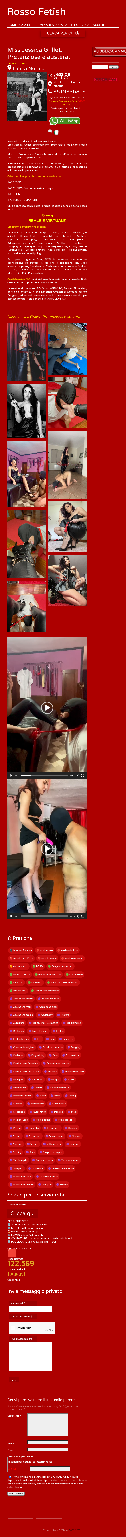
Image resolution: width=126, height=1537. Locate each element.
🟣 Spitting (15, 1152)
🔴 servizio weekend (72, 958)
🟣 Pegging (57, 1111)
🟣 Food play (17, 1079)
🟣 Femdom (50, 1071)
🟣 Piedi (72, 1111)
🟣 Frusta (69, 1079)
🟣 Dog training (36, 1055)
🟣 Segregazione (55, 1136)
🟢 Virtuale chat (18, 990)
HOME (12, 25)
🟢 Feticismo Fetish (20, 974)
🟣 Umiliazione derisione (61, 1168)
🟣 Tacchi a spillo (19, 1160)
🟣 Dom (53, 1055)
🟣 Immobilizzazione (21, 1095)
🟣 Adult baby (45, 1015)
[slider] (44, 775)
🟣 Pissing (15, 1128)
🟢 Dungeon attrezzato (60, 966)
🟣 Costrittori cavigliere (22, 1047)
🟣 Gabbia (36, 1087)
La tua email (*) (18, 1303)
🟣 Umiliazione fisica (20, 1176)
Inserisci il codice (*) (21, 1316)
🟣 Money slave (57, 1103)
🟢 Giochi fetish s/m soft (48, 974)
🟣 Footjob (53, 1079)
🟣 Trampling (16, 1168)
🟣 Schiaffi (15, 1136)
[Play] (11, 775)
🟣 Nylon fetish (38, 1111)
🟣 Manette (16, 1103)
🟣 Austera (63, 1015)
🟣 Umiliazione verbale (22, 1184)
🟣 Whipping (45, 1184)
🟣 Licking (70, 1095)
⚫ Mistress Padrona (21, 950)
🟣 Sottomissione (52, 1144)
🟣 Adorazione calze (49, 998)
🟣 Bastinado (17, 1031)
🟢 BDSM (38, 966)
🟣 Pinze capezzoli (64, 1119)
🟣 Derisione (16, 1055)
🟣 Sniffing (32, 1144)
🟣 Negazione (17, 1111)
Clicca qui (22, 1213)
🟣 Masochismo (35, 1103)
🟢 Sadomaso (35, 982)
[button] (47, 708)
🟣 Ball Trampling (72, 1023)
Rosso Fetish (36, 12)
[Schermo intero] (82, 775)
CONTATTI (64, 25)
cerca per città (63, 33)
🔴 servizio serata (47, 958)
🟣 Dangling (73, 1047)
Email (11, 1450)
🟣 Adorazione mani (20, 1007)
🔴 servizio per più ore (21, 958)
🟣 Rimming (71, 1128)
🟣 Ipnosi (55, 1095)
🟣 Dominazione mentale (56, 1063)
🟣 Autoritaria (17, 1023)
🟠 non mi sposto (19, 966)
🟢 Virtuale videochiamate (45, 990)
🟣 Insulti (41, 1095)
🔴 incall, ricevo (44, 950)
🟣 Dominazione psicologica (24, 1071)
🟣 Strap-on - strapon (50, 1152)
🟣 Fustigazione (18, 1087)
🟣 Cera (50, 1039)
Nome (11, 1443)
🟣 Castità (58, 1031)
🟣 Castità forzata (19, 1039)
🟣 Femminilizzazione (72, 1071)
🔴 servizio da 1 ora (67, 950)
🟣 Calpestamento (38, 1031)
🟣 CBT (37, 1039)
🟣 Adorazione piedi (46, 1007)
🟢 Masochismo (74, 974)
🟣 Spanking (72, 1144)
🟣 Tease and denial (42, 1160)
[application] (47, 708)
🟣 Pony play (32, 1128)
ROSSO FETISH (76, 1530)
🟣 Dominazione (71, 1055)
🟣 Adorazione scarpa (21, 1015)
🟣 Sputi (30, 1152)
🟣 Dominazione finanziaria (24, 1063)
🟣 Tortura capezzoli (68, 1160)
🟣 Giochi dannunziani (58, 1087)
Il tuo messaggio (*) (21, 1338)
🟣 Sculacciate (33, 1136)
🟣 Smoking (16, 1144)
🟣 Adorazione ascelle (21, 998)
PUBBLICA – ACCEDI (89, 25)
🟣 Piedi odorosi (41, 1119)
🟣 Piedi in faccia (19, 1119)
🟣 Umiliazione (35, 1168)
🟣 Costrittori (66, 1039)
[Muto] (77, 775)
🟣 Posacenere (52, 1128)
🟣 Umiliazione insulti (47, 1176)
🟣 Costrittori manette (51, 1047)
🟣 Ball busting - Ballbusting (43, 1023)
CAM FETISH (28, 25)
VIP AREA (47, 25)
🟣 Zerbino (62, 1184)
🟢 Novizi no (16, 982)
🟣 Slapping (75, 1136)
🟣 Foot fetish (35, 1079)
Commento (14, 1416)
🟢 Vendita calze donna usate (62, 982)
